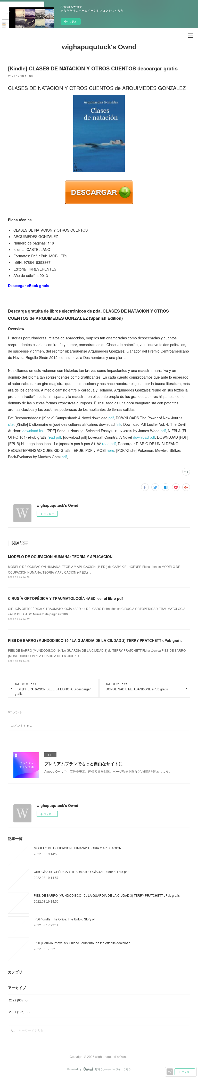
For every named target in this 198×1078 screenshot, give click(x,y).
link (118, 424)
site (11, 424)
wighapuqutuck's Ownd (99, 47)
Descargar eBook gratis (28, 285)
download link (33, 430)
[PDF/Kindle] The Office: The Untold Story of (64, 919)
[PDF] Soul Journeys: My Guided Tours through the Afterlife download (82, 943)
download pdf (144, 437)
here (110, 450)
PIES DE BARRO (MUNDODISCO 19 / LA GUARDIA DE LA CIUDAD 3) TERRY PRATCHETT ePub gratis (95, 640)
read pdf (54, 437)
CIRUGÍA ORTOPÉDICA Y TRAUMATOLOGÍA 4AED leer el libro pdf (65, 598)
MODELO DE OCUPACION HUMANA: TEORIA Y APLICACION (60, 556)
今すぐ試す (70, 21)
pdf (111, 417)
